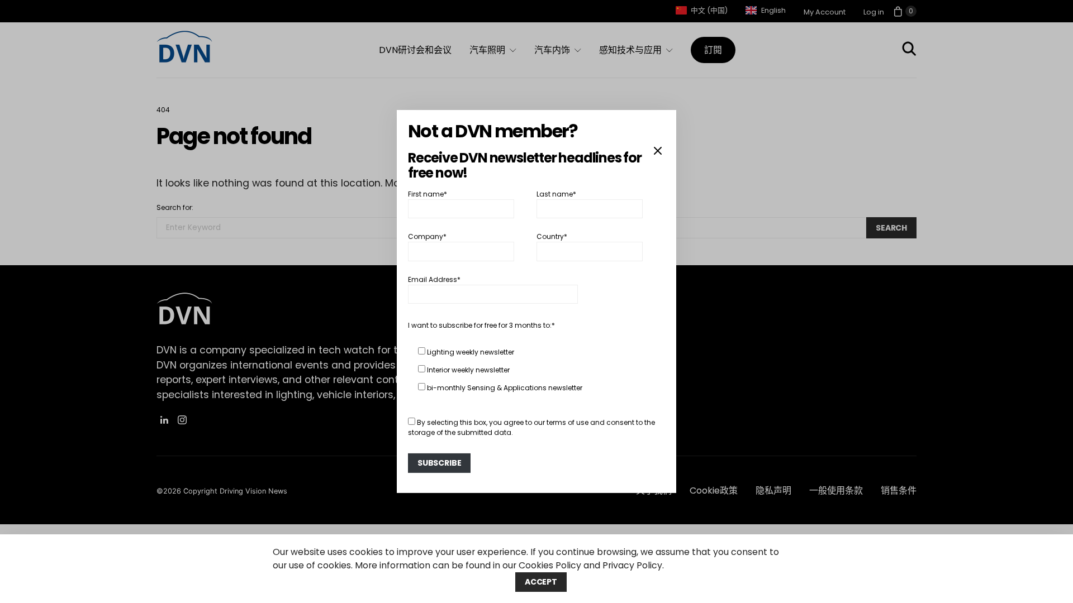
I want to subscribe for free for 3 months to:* (481, 325)
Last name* (556, 194)
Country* (551, 236)
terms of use (567, 422)
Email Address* (434, 279)
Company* (427, 236)
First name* (427, 194)
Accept (541, 581)
